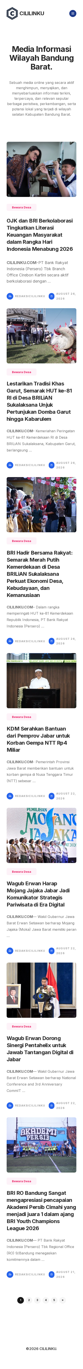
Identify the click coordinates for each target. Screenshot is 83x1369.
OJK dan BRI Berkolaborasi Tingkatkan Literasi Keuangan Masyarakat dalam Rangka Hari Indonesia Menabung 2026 (40, 234)
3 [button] (37, 1300)
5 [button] (54, 1300)
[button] (62, 1300)
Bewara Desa (21, 207)
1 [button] (20, 1300)
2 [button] (29, 1300)
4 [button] (46, 1300)
